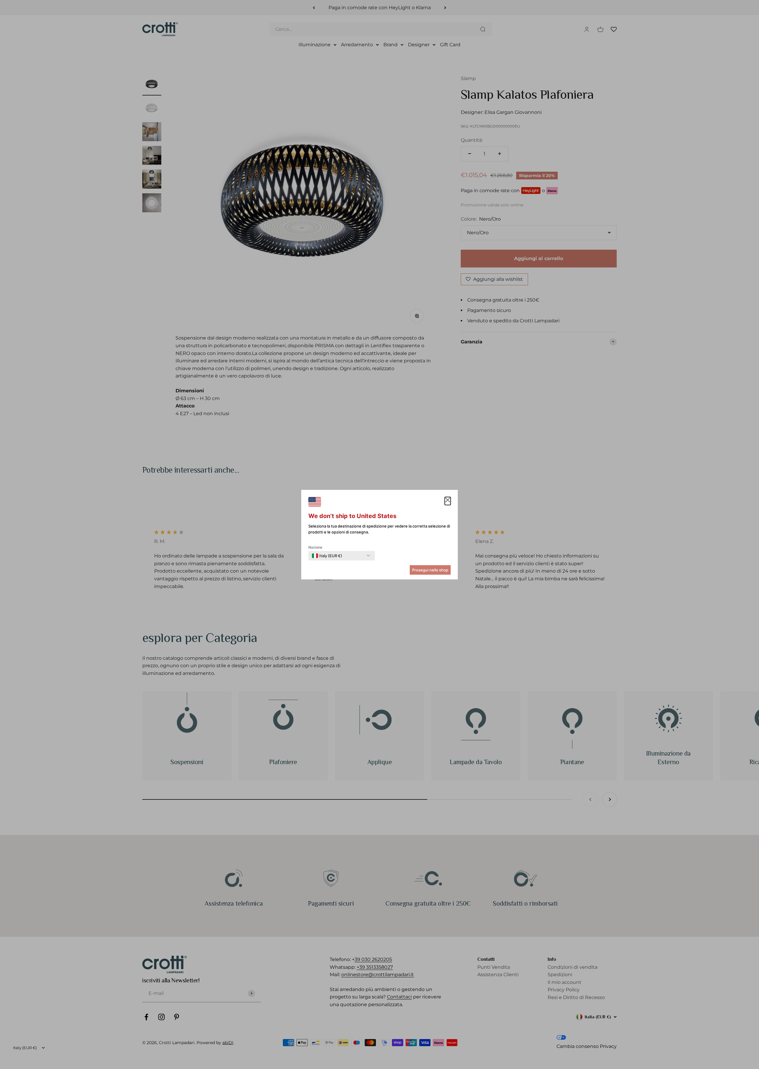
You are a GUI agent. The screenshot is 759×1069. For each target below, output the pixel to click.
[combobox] (327, 556)
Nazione (315, 547)
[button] (448, 501)
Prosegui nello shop (430, 570)
